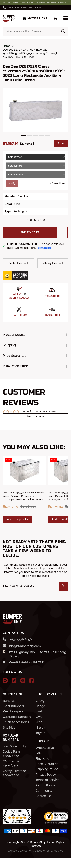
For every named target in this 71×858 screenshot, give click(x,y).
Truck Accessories (16, 722)
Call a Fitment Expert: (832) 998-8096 (24, 7)
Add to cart (29, 232)
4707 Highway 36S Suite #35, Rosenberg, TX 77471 (37, 654)
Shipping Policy (47, 769)
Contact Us (43, 796)
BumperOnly (38, 842)
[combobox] (35, 31)
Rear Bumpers (13, 711)
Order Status (45, 748)
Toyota (40, 733)
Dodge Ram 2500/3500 (11, 754)
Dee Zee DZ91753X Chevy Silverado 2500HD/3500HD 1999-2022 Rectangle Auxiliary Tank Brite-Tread (24, 496)
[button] (23, 135)
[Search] (63, 31)
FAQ (38, 753)
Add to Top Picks (17, 519)
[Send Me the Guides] (63, 586)
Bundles (9, 701)
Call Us (17, 293)
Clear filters (57, 183)
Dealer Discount (18, 263)
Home (6, 45)
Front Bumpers (13, 706)
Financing (42, 758)
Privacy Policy (46, 774)
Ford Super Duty (14, 746)
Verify (12, 183)
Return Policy (45, 785)
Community (44, 790)
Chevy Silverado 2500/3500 (14, 773)
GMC (39, 717)
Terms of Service (47, 780)
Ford (39, 711)
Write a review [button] (35, 416)
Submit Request (19, 297)
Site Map (9, 727)
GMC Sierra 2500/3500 (11, 763)
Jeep (39, 722)
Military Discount (52, 263)
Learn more (44, 247)
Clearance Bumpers (17, 717)
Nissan (40, 727)
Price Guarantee (47, 764)
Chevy (40, 701)
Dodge (40, 706)
